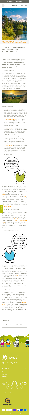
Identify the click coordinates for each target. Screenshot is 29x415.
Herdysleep (4, 378)
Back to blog (6, 320)
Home (3, 41)
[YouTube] (25, 383)
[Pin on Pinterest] (13, 324)
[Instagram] (16, 383)
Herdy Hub (4, 376)
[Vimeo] (8, 387)
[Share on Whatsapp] (17, 324)
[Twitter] (4, 383)
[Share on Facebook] (6, 324)
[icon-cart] (25, 5)
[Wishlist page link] (22, 5)
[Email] (16, 387)
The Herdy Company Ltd (11, 413)
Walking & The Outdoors (10, 41)
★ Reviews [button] (1, 208)
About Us (4, 371)
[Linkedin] (12, 387)
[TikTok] (21, 383)
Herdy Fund (4, 374)
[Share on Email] (20, 324)
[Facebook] (8, 383)
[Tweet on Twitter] (10, 324)
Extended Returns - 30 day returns (15, 1)
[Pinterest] (12, 383)
